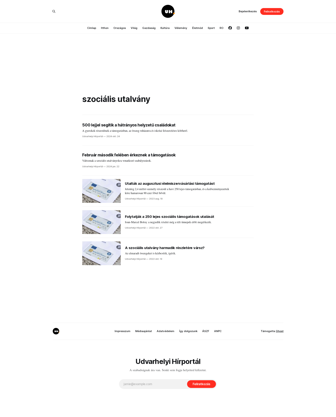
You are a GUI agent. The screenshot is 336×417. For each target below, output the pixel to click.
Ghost (280, 331)
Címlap (91, 28)
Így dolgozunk (188, 331)
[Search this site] (54, 11)
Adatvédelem (165, 331)
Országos (119, 28)
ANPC (218, 331)
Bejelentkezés (248, 11)
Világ (134, 28)
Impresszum (122, 331)
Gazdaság (149, 28)
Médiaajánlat (143, 331)
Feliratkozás (272, 11)
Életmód (197, 28)
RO (221, 28)
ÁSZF (205, 331)
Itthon (104, 28)
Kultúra (165, 28)
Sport (211, 28)
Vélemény (180, 28)
